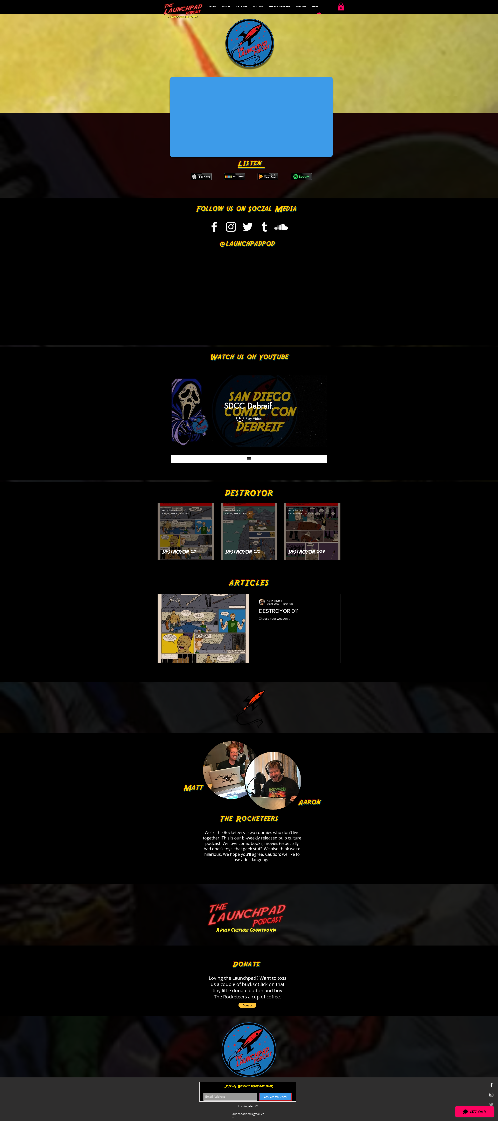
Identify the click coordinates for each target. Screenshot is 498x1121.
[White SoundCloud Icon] (281, 227)
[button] (341, 7)
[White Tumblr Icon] (264, 227)
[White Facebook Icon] (214, 227)
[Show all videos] (249, 457)
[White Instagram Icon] (231, 227)
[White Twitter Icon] (247, 227)
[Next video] (319, 409)
